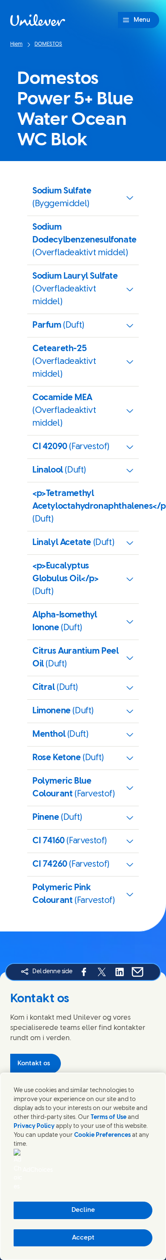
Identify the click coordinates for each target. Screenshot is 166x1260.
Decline (83, 1210)
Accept (83, 1237)
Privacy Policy (34, 1126)
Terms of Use (108, 1117)
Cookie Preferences (102, 1135)
